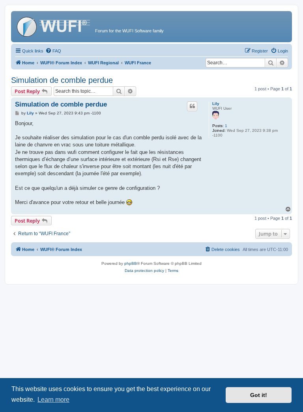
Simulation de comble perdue (62, 80)
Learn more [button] (53, 399)
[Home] (54, 25)
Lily (215, 103)
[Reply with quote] (192, 106)
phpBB (130, 263)
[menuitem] (53, 51)
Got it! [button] (258, 395)
